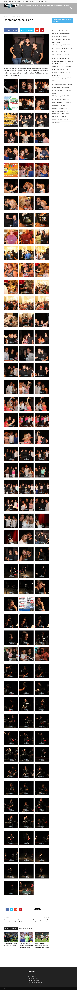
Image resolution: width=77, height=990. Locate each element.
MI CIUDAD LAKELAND (27, 11)
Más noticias (56, 122)
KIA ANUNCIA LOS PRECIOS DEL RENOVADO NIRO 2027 (62, 50)
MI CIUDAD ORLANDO (57, 5)
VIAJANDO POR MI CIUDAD (41, 11)
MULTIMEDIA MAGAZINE (32, 5)
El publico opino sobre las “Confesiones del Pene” (41, 921)
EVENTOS (66, 5)
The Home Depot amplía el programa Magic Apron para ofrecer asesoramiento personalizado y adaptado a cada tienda (61, 36)
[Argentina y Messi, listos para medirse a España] (11, 937)
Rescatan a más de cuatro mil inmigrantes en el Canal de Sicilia (14, 921)
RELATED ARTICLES (10, 928)
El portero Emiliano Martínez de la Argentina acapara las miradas (26, 945)
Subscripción (25, 1)
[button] (71, 8)
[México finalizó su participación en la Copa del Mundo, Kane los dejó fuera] (42, 937)
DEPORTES (63, 11)
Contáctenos (33, 1)
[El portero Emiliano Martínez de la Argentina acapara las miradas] (26, 937)
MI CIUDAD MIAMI (54, 11)
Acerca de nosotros (8, 1)
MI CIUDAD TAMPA (45, 5)
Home (22, 5)
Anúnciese (17, 1)
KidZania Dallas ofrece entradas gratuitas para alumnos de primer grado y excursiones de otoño (62, 89)
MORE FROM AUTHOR (25, 928)
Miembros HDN (42, 1)
